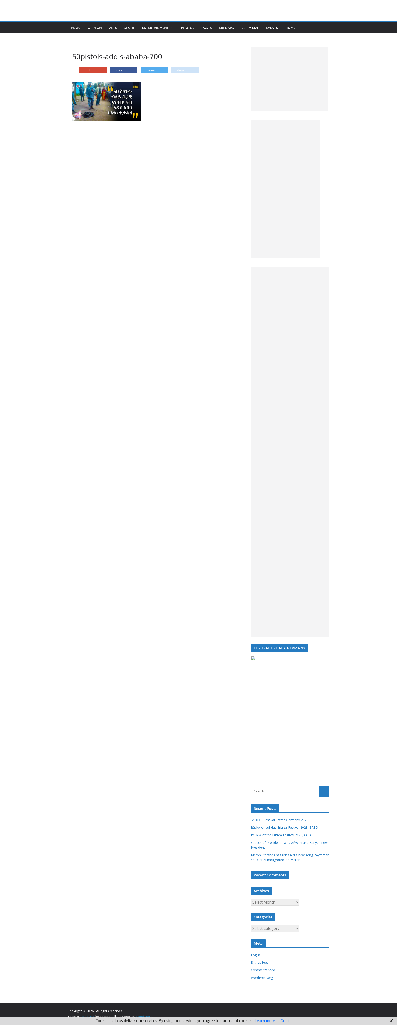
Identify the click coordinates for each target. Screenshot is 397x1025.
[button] (171, 28)
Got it (285, 1020)
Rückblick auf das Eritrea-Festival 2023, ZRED (284, 827)
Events (272, 27)
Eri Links (226, 27)
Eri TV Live (250, 27)
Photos (187, 27)
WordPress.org (262, 977)
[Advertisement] (289, 79)
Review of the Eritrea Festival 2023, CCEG (281, 835)
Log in (255, 955)
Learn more (265, 1020)
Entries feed (260, 962)
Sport (129, 27)
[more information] (204, 70)
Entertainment (155, 27)
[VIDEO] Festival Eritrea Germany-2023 (279, 820)
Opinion (95, 27)
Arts (113, 27)
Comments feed (263, 970)
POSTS (207, 27)
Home (290, 27)
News (75, 27)
